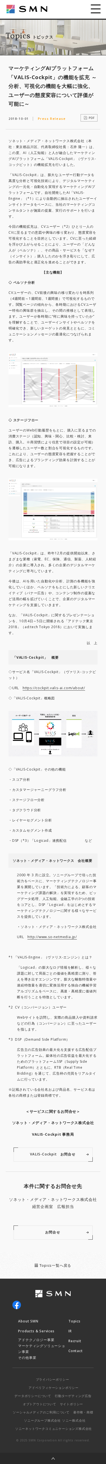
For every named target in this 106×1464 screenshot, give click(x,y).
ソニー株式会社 (74, 1420)
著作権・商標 (83, 1412)
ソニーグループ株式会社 (42, 1420)
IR (70, 1331)
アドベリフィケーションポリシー (54, 1387)
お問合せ (52, 1232)
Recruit (74, 1341)
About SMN (28, 1321)
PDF (91, 118)
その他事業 (27, 1357)
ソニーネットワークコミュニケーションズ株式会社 (53, 1428)
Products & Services (36, 1331)
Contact (75, 1350)
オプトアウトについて (39, 1404)
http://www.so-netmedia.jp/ (52, 936)
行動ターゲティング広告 (73, 1396)
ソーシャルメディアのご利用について (41, 1412)
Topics (74, 1321)
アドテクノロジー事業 (36, 1339)
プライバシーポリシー (52, 1379)
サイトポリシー (71, 1404)
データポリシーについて (32, 1396)
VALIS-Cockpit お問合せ (52, 1154)
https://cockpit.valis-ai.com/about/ (54, 688)
